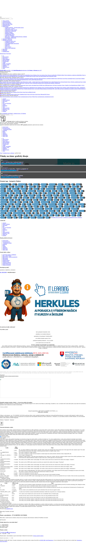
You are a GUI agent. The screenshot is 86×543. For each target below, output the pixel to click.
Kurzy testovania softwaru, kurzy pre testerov (9, 96)
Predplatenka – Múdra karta (10, 37)
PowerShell (69, 210)
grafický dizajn (18, 204)
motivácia (73, 215)
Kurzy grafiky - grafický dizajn (32, 81)
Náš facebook (5, 259)
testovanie (12, 193)
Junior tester (55, 195)
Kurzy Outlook (82, 78)
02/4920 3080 (4, 532)
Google (25, 195)
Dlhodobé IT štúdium (9, 33)
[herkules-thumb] (42, 324)
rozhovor (9, 213)
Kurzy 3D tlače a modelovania (74, 81)
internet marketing (4, 186)
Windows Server (6, 67)
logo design (25, 202)
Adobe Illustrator (73, 193)
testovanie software (74, 195)
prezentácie (42, 213)
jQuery (79, 213)
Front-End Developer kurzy (20, 85)
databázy (19, 202)
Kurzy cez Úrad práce (7, 23)
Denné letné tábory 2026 (7, 24)
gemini (30, 215)
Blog (3, 102)
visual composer (54, 202)
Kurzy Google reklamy (12, 89)
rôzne (26, 186)
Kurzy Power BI (3, 78)
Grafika (4, 62)
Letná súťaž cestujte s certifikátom (9, 254)
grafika (61, 195)
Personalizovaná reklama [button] (5, 501)
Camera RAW (3, 213)
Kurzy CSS (52, 85)
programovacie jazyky (61, 186)
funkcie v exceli (3, 195)
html (30, 188)
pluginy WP (79, 199)
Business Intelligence (4, 202)
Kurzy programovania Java (23, 96)
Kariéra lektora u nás (7, 263)
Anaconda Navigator (4, 210)
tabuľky (66, 204)
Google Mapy (61, 202)
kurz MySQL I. (52, 210)
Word (23, 193)
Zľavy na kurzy (8, 46)
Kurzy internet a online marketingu (67, 87)
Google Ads (59, 188)
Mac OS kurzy (33, 76)
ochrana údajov (42, 199)
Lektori (4, 104)
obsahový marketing (57, 208)
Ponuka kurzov (6, 26)
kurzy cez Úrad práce (7, 103)
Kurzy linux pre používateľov (51, 75)
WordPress (5, 65)
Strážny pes (7, 45)
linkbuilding (60, 204)
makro (44, 197)
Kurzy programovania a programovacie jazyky (44, 96)
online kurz (9, 217)
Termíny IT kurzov (9, 32)
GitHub (25, 215)
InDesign (48, 217)
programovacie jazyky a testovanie (19, 213)
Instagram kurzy (26, 87)
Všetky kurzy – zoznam (9, 28)
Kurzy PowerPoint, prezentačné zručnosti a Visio (26, 78)
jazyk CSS (75, 210)
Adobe (9, 188)
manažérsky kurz (67, 199)
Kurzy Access (75, 78)
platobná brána (54, 213)
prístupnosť (67, 215)
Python (20, 197)
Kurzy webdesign (10, 85)
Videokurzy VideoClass (7, 38)
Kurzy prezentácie (68, 78)
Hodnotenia (5, 105)
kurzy (13, 206)
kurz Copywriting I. (75, 208)
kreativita (77, 206)
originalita (6, 208)
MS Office (35, 199)
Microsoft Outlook (3, 199)
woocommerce (3, 204)
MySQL (29, 204)
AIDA (23, 204)
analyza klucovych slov (52, 204)
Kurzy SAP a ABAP (30, 79)
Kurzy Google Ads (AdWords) (15, 88)
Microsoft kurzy (11, 79)
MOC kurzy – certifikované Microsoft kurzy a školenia (16, 36)
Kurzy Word (57, 78)
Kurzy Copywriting (36, 88)
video (20, 195)
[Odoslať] (12, 538)
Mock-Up (60, 213)
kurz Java (32, 197)
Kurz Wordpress (32, 195)
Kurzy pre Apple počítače (41, 76)
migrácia (57, 215)
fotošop (79, 215)
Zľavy (4, 106)
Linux (4, 68)
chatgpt (44, 193)
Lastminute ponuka (6, 21)
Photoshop (2, 188)
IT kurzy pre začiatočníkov (25, 75)
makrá (2, 206)
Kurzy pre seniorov (41, 75)
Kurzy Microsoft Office (11, 78)
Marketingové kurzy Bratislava (36, 87)
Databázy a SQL (6, 64)
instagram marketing (66, 208)
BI (33, 213)
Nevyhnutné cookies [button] (4, 435)
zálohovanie (80, 193)
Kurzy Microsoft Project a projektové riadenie (45, 78)
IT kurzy (14, 184)
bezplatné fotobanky (37, 215)
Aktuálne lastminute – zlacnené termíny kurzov (14, 27)
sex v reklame (10, 204)
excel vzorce (17, 199)
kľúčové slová (49, 199)
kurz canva (23, 206)
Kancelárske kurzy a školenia (24, 76)
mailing (14, 215)
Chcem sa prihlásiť (4, 406)
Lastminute (5, 130)
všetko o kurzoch (6, 107)
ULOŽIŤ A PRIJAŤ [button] (4, 507)
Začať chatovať (5, 524)
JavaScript (38, 195)
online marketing (44, 184)
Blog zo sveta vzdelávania (10, 48)
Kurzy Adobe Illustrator (53, 81)
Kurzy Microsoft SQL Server (44, 94)
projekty (18, 206)
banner (31, 202)
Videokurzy (5, 134)
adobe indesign (82, 210)
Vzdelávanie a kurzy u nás (10, 41)
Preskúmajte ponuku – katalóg (11, 29)
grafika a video (36, 184)
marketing (11, 186)
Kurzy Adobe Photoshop (43, 81)
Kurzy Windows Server (15, 92)
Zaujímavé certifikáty (7, 262)
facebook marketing (73, 204)
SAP (61, 199)
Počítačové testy (6, 261)
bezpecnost (56, 199)
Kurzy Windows (33, 75)
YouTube (28, 213)
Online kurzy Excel (4, 79)
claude (20, 217)
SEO (73, 184)
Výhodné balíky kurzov (9, 34)
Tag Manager (33, 217)
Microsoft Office (6, 60)
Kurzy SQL (29, 94)
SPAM (25, 208)
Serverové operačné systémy (69, 206)
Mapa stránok (5, 258)
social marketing (13, 202)
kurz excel (72, 188)
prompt (2, 215)
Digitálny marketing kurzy (5, 87)
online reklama (26, 217)
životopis (29, 193)
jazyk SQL (67, 195)
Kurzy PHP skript (45, 85)
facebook (68, 186)
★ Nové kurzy (5, 127)
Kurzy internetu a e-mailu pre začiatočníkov (73, 75)
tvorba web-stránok (53, 184)
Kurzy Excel (5, 58)
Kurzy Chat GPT (3, 75)
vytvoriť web (18, 193)
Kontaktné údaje (6, 51)
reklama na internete (19, 186)
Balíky (4, 131)
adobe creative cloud (74, 197)
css (43, 195)
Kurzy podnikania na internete (17, 87)
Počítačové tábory (60, 75)
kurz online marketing (14, 208)
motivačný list (49, 195)
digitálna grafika (29, 199)
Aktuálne (4, 98)
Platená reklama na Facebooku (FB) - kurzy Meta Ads (50, 88)
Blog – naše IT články (7, 255)
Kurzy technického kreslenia (35, 83)
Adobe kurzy (22, 83)
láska (62, 215)
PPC (39, 193)
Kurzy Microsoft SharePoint (20, 79)
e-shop (74, 199)
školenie (61, 206)
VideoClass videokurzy (9, 35)
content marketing (24, 188)
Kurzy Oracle (35, 94)
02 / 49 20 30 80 (3, 272)
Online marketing (6, 59)
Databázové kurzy (23, 94)
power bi (63, 210)
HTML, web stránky (7, 63)
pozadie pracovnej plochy (39, 208)
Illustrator (35, 193)
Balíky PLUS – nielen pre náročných (10, 257)
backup (15, 217)
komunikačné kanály (64, 193)
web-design (7, 206)
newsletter (31, 208)
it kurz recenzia (32, 186)
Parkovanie (5, 50)
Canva (2, 197)
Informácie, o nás (6, 109)
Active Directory (13, 210)
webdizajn (30, 206)
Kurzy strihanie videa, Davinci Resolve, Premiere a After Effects (13, 81)
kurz (38, 186)
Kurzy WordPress (3, 85)
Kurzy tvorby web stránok (31, 85)
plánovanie (19, 215)
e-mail (41, 206)
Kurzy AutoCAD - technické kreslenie (11, 83)
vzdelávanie (44, 186)
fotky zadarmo (45, 215)
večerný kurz (73, 213)
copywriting (78, 184)
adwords (78, 188)
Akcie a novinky (6, 20)
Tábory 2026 (5, 136)
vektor (67, 197)
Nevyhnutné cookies (6, 436)
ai (81, 186)
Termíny (4, 132)
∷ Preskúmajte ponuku (7, 129)
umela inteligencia (51, 186)
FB (81, 195)
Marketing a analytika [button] (4, 477)
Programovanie (6, 61)
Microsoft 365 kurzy (39, 79)
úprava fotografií (61, 197)
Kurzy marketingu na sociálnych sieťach (70, 88)
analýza (43, 188)
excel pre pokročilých (36, 204)
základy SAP (36, 202)
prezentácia (82, 197)
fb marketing (66, 188)
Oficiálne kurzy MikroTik (5, 92)
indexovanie (43, 204)
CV (1, 208)
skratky (83, 206)
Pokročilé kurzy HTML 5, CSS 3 (77, 85)
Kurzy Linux (22, 92)
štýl (21, 208)
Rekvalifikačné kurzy (13, 76)
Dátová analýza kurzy (15, 94)
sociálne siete (36, 188)
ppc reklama (77, 202)
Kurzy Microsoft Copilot (51, 76)
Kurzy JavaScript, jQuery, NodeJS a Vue (63, 85)
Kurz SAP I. (35, 210)
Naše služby (5, 49)
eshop (58, 210)
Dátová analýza (6, 56)
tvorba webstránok (51, 193)
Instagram (10, 195)
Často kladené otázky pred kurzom (12, 43)
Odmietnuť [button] (12, 419)
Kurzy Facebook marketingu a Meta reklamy (51, 87)
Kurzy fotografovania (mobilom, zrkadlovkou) (51, 83)
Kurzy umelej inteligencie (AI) (13, 75)
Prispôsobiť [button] (2, 375)
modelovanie (66, 213)
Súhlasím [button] (2, 419)
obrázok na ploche (48, 208)
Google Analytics (15, 188)
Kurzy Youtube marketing (26, 88)
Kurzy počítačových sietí (30, 92)
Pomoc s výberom (6, 100)
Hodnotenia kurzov (6, 25)
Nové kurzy (8, 53)
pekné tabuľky (20, 210)
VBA (57, 193)
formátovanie (8, 215)
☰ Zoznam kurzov (6, 128)
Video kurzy (27, 83)
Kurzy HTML (39, 85)
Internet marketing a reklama (5, 184)
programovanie (75, 186)
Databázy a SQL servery (50, 188)
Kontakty (4, 111)
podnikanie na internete (53, 206)
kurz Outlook (3, 217)
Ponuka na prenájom (7, 264)
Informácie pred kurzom (7, 40)
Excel (30, 184)
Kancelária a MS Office (22, 184)
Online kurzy (5, 135)
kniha (46, 206)
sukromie (52, 215)
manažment (35, 206)
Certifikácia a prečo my (9, 42)
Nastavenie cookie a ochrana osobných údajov (9, 376)
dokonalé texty (38, 197)
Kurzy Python (32, 96)
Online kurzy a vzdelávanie (10, 31)
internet (16, 195)
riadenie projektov (40, 217)
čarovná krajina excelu (43, 210)
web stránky (67, 184)
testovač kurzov (8, 197)
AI (3, 55)
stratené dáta (50, 197)
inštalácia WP (25, 197)
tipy (55, 197)
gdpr (22, 199)
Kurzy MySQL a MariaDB (5, 94)
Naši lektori (7, 44)
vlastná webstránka (69, 202)
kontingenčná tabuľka (4, 193)
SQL (37, 213)
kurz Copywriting (28, 210)
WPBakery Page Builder (45, 202)
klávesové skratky (81, 204)
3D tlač (48, 213)
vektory (14, 197)
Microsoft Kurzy (5, 76)
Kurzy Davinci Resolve (63, 81)
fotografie (11, 199)
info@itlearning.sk (12, 532)
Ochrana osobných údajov (38, 535)
